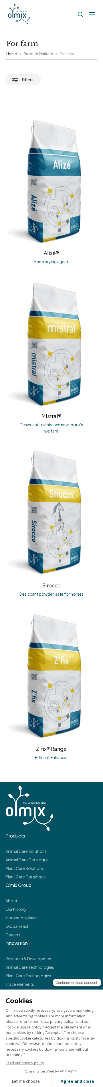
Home (11, 53)
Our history (16, 909)
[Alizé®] (51, 179)
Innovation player (21, 917)
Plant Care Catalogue (25, 876)
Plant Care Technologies (28, 975)
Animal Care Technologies (29, 967)
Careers (12, 934)
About (11, 900)
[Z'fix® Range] (51, 675)
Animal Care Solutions (26, 851)
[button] (92, 14)
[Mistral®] (51, 342)
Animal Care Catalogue (27, 859)
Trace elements (19, 984)
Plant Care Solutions (24, 868)
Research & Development (29, 958)
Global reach (17, 926)
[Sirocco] (51, 511)
